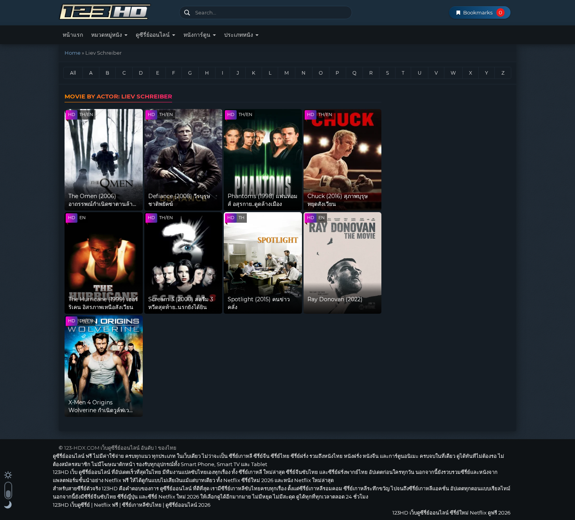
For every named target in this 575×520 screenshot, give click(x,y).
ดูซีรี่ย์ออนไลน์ (153, 34)
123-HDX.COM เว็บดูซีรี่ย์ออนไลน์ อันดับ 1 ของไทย (120, 448)
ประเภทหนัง (239, 34)
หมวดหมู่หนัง (107, 34)
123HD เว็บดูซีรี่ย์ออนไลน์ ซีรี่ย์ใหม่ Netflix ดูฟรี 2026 (116, 11)
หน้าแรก (73, 34)
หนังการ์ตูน (197, 34)
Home (73, 53)
